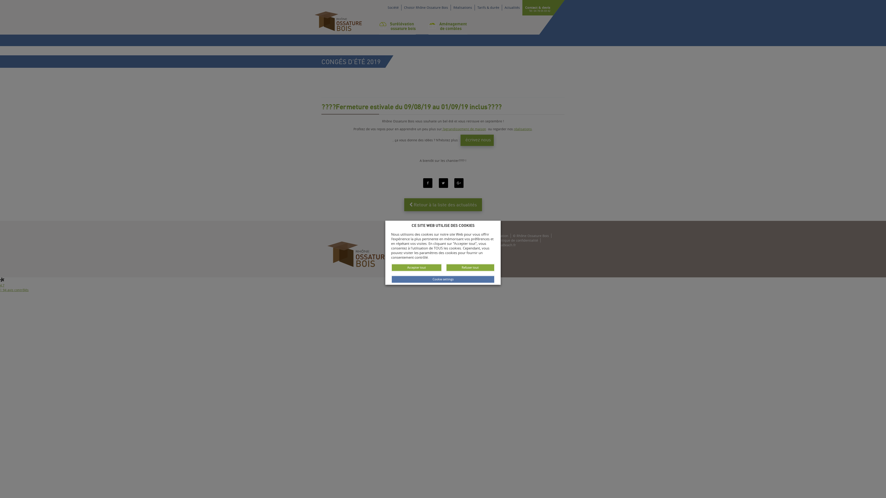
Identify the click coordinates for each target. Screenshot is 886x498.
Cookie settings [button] (443, 279)
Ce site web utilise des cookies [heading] (443, 225)
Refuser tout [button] (470, 267)
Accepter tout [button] (416, 267)
